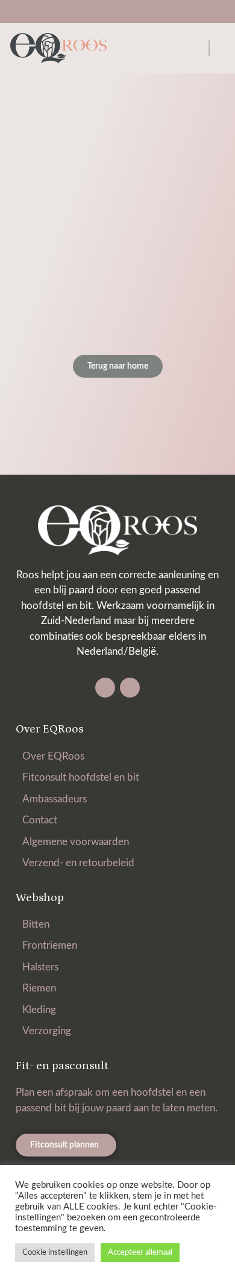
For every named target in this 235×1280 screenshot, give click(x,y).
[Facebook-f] (105, 688)
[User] (129, 12)
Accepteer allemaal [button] (140, 1253)
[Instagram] (130, 688)
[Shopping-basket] (106, 12)
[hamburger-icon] (209, 48)
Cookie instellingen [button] (54, 1253)
